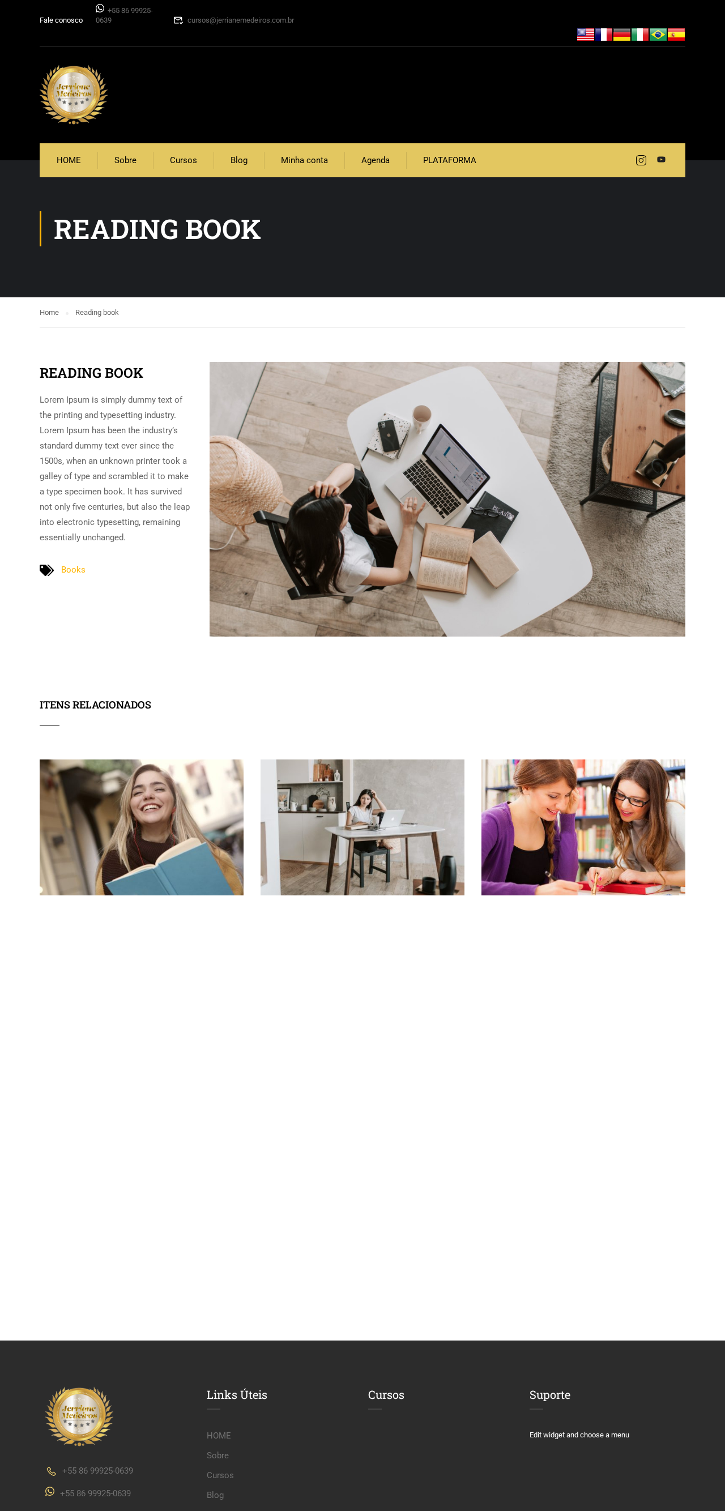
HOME (69, 160)
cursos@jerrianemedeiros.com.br (240, 20)
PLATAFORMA (449, 160)
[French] (604, 33)
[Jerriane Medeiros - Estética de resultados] (74, 95)
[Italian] (640, 33)
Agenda (375, 160)
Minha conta (304, 160)
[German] (622, 33)
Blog (239, 160)
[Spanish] (676, 33)
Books (73, 570)
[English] (586, 33)
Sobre (125, 160)
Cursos (183, 160)
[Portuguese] (658, 33)
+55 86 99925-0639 (97, 1471)
